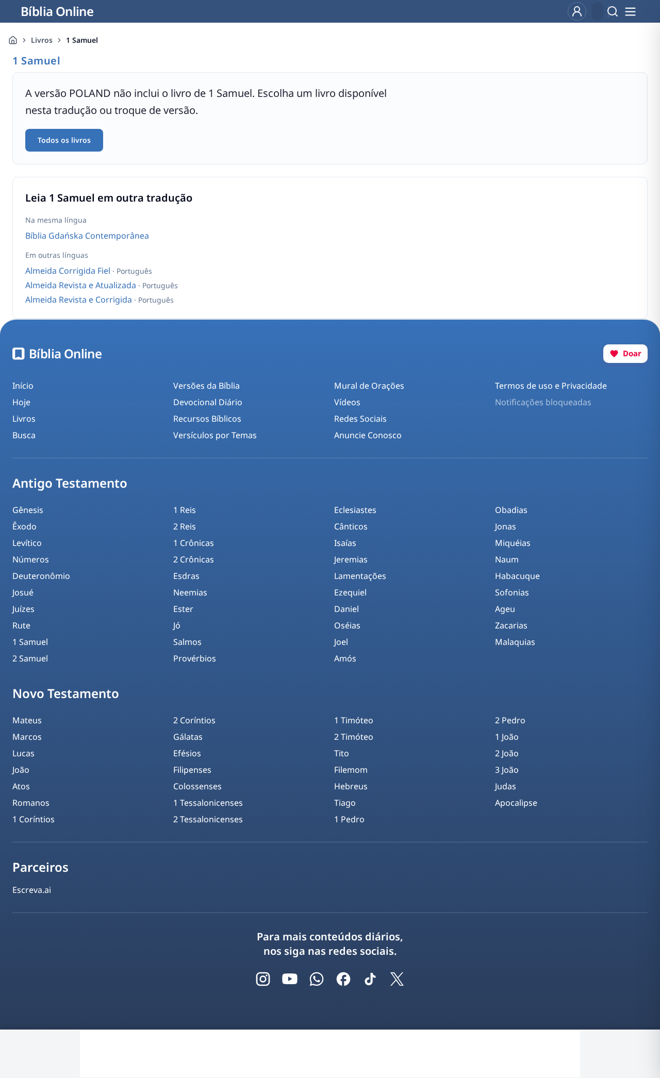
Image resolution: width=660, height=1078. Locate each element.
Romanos (31, 802)
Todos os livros (64, 140)
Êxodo (24, 526)
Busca (24, 435)
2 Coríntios (194, 720)
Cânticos (351, 526)
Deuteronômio (41, 576)
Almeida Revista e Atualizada (81, 285)
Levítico (27, 543)
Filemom (351, 769)
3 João (507, 769)
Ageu (505, 609)
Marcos (27, 736)
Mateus (27, 720)
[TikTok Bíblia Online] (370, 979)
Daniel (346, 609)
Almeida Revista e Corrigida (79, 299)
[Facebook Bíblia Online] (343, 979)
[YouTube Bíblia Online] (290, 979)
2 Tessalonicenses (208, 819)
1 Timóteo (353, 720)
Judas (505, 786)
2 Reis (184, 526)
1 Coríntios (33, 819)
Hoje (21, 402)
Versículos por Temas (215, 435)
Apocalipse (516, 802)
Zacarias (511, 625)
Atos (21, 786)
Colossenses (197, 786)
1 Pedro (349, 819)
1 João (507, 736)
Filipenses (192, 769)
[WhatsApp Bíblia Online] (316, 979)
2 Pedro (510, 720)
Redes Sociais (360, 418)
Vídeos (347, 402)
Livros (42, 40)
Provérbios (194, 658)
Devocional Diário (207, 402)
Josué (23, 592)
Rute (21, 625)
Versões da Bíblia (206, 385)
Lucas (23, 753)
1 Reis (184, 510)
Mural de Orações (369, 385)
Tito (341, 753)
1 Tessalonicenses (208, 802)
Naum (507, 559)
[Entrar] (577, 11)
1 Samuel (30, 642)
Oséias (347, 625)
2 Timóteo (353, 736)
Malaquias (515, 642)
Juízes (23, 609)
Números (30, 559)
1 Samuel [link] (82, 40)
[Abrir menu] (630, 11)
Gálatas (188, 736)
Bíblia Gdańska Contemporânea (87, 235)
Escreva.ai (31, 889)
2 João (507, 753)
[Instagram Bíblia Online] (263, 979)
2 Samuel (30, 658)
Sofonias (512, 592)
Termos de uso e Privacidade (551, 385)
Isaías (345, 543)
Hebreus (351, 786)
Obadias (511, 510)
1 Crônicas (193, 543)
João (20, 769)
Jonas (505, 526)
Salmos (187, 642)
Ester (183, 609)
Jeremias (351, 559)
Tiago (345, 802)
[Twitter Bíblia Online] (397, 979)
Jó (176, 625)
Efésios (187, 753)
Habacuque (517, 576)
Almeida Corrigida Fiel (68, 270)
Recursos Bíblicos (207, 418)
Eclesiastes (355, 510)
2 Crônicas (193, 559)
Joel (341, 642)
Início (23, 385)
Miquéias (513, 543)
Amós (345, 658)
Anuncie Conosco (368, 435)
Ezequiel (350, 592)
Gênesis (27, 510)
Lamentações (360, 576)
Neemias (190, 592)
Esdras (186, 576)
